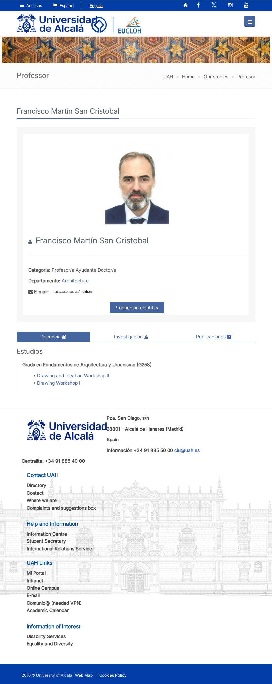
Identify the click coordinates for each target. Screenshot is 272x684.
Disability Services (46, 636)
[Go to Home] (56, 18)
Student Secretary (46, 541)
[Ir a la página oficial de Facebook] (199, 5)
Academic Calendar (48, 610)
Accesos (33, 5)
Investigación (129, 336)
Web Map (84, 675)
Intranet (35, 580)
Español (66, 5)
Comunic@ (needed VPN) (54, 603)
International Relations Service (59, 548)
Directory (36, 485)
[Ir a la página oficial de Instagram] (231, 5)
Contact (35, 493)
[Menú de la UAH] (249, 21)
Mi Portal (36, 573)
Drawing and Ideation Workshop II (73, 375)
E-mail (33, 595)
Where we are (42, 500)
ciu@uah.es (187, 450)
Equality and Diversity (50, 643)
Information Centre (47, 534)
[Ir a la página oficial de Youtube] (247, 5)
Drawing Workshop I (58, 383)
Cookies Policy (113, 675)
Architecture (75, 280)
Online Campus (43, 588)
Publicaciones (211, 336)
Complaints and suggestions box (61, 508)
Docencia (51, 336)
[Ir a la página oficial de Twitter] (214, 5)
